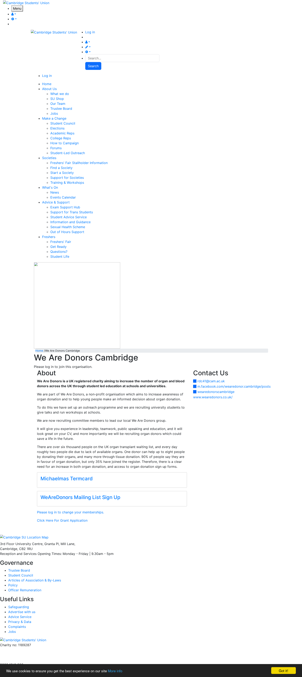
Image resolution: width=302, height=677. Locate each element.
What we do (59, 94)
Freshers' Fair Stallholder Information (79, 163)
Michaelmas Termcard (66, 479)
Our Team (57, 104)
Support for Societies (67, 178)
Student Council (62, 123)
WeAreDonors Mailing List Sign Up (80, 497)
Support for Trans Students (71, 212)
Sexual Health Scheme (67, 227)
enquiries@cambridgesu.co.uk (23, 650)
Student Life (59, 256)
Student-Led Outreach (67, 153)
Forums (56, 148)
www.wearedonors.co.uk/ (213, 397)
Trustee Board (61, 108)
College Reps (60, 138)
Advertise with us (13, 660)
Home (39, 350)
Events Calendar (63, 197)
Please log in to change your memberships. (70, 512)
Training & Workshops (67, 182)
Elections (57, 128)
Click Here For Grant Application (62, 520)
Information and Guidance (70, 222)
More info (115, 670)
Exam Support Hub (65, 207)
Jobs (54, 113)
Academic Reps (62, 133)
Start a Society (62, 173)
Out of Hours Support (67, 232)
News (54, 192)
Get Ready (58, 247)
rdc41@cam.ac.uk (211, 381)
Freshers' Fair (60, 242)
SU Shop (57, 99)
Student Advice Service (68, 217)
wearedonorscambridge (215, 392)
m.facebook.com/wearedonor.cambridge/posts (234, 386)
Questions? (58, 252)
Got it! (283, 670)
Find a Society (61, 168)
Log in (90, 32)
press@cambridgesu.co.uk (20, 655)
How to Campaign (64, 143)
